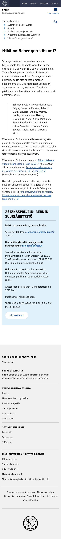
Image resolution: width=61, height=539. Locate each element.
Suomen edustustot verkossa (21, 492)
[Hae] (49, 10)
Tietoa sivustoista (45, 492)
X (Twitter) (7, 442)
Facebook (7, 432)
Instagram (7, 437)
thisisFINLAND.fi (10, 469)
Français (44, 3)
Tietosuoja (9, 496)
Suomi (10, 28)
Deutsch (54, 3)
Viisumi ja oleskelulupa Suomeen (23, 34)
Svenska (33, 3)
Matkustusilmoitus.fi (12, 474)
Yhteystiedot (16, 315)
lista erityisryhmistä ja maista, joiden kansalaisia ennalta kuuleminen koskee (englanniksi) (27, 195)
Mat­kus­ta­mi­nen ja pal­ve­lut (20, 31)
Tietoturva (20, 496)
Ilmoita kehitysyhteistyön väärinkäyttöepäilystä (25, 479)
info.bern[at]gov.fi (31, 245)
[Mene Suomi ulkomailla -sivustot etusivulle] (4, 3)
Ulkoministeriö (9, 459)
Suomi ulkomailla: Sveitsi (19, 24)
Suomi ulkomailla (10, 21)
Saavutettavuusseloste (38, 496)
